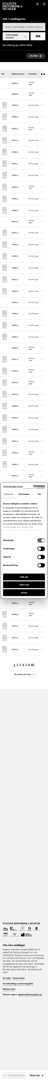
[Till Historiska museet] (29, 928)
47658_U (15, 406)
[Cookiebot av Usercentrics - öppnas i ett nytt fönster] (34, 486)
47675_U (15, 649)
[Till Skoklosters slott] (5, 934)
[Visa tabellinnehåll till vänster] (41, 74)
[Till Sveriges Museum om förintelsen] (26, 934)
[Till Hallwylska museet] (22, 928)
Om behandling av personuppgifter (18, 983)
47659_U (15, 418)
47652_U (15, 291)
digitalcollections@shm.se (30, 994)
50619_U (15, 222)
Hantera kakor (19, 978)
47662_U (15, 464)
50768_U (15, 614)
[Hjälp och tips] (37, 4)
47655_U (15, 325)
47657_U (15, 394)
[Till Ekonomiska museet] (13, 928)
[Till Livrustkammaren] (36, 928)
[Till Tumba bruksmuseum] (14, 934)
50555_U (15, 83)
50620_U (15, 348)
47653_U (15, 302)
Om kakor (7, 978)
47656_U (15, 337)
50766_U (15, 187)
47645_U (15, 199)
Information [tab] (24, 494)
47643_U (15, 164)
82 (32, 665)
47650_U (15, 268)
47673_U (15, 626)
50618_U (15, 94)
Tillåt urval (24, 585)
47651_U (15, 280)
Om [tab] (39, 494)
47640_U (15, 117)
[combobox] (16, 36)
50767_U (15, 383)
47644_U (15, 175)
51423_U (15, 453)
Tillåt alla (24, 577)
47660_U (15, 429)
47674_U (15, 638)
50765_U (15, 129)
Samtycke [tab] (8, 494)
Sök (37, 36)
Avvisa (24, 592)
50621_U (15, 476)
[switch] (41, 549)
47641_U (15, 140)
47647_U (15, 233)
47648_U (15, 244)
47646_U (15, 211)
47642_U (15, 152)
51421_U (15, 359)
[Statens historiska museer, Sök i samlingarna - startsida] (12, 6)
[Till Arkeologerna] (5, 928)
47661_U (15, 441)
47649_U (15, 256)
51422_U (15, 371)
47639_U (15, 105)
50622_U (15, 603)
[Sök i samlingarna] (44, 4)
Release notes (9, 989)
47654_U (15, 314)
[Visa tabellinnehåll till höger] (44, 74)
